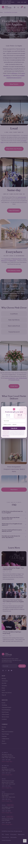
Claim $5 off (14, 428)
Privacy (8, 435)
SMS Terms (4, 435)
